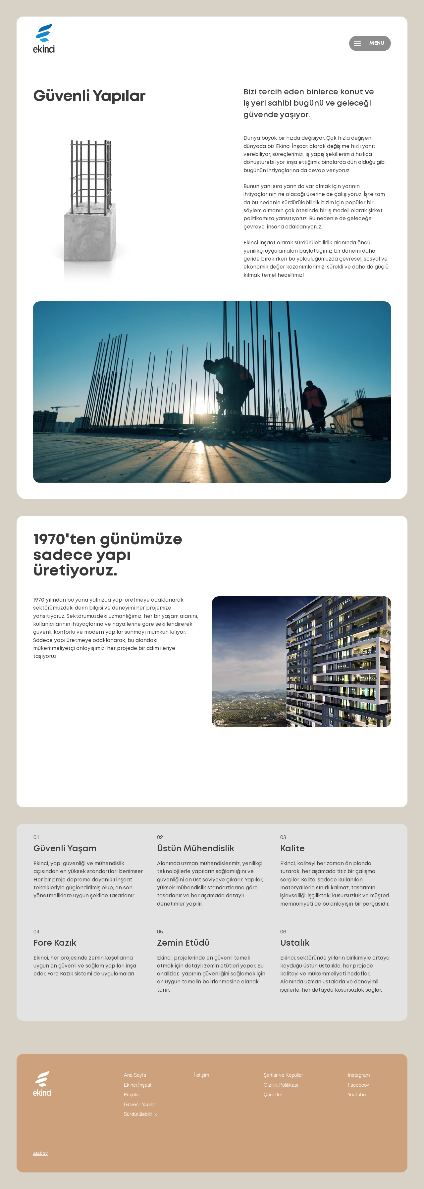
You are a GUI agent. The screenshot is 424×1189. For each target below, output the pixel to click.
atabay (40, 1153)
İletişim (201, 1075)
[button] (357, 43)
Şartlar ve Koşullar (284, 1075)
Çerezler (273, 1095)
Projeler (132, 1095)
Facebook (358, 1085)
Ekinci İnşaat (137, 1085)
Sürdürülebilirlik (140, 1114)
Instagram (359, 1075)
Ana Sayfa (135, 1075)
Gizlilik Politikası (281, 1085)
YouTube (357, 1095)
